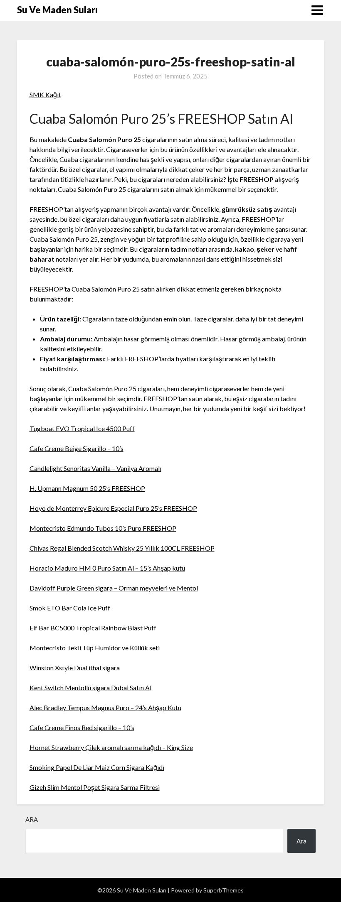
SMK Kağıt (45, 94)
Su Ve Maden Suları (57, 9)
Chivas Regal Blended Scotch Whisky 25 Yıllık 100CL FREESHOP (122, 548)
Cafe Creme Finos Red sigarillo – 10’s (82, 727)
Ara (31, 819)
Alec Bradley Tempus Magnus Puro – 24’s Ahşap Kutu (105, 707)
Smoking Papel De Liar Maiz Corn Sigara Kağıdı (97, 767)
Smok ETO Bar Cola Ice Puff (70, 608)
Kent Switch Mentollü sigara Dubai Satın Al (90, 687)
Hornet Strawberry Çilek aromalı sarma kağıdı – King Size (111, 747)
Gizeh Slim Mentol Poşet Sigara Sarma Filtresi (95, 787)
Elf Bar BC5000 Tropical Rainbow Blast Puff (93, 628)
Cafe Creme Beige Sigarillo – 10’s (77, 448)
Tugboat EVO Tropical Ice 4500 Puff (82, 428)
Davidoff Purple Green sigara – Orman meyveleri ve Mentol (114, 588)
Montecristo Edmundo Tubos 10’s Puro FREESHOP (103, 528)
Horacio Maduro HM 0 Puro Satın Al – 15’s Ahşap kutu (107, 568)
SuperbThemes (223, 890)
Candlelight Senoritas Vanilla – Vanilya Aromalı (95, 468)
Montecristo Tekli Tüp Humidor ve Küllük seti (95, 648)
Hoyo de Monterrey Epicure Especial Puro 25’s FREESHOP (113, 508)
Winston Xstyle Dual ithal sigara (75, 668)
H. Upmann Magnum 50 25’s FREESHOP (87, 488)
